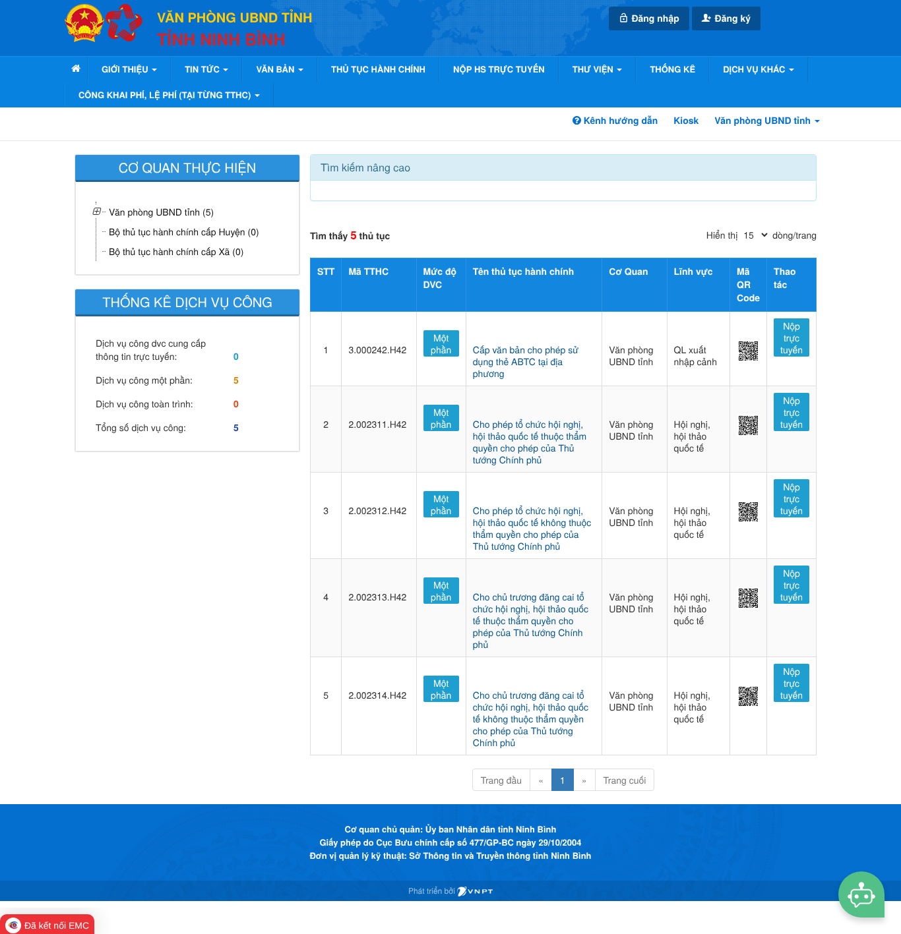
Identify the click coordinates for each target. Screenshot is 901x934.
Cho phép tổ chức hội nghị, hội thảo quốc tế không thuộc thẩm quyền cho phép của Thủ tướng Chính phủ (532, 528)
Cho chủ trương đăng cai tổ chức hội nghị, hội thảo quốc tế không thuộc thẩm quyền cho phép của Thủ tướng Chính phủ (530, 718)
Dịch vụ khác (755, 69)
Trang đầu (501, 779)
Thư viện (594, 69)
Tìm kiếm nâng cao (365, 167)
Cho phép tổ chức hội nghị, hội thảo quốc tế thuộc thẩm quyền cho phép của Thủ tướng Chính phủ (529, 441)
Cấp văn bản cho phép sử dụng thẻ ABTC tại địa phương (525, 361)
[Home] (76, 68)
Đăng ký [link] (731, 18)
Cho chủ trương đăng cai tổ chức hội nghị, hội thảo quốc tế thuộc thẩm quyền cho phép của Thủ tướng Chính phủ (530, 620)
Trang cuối (625, 779)
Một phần (441, 343)
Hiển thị (721, 234)
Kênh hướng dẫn (619, 120)
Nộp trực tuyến (791, 337)
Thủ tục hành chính (378, 69)
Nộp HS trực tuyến (499, 69)
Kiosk (686, 120)
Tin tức (203, 69)
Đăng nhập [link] (654, 18)
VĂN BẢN (276, 69)
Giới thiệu (126, 69)
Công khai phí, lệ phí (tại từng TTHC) (165, 94)
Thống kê (672, 69)
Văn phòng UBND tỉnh (763, 120)
